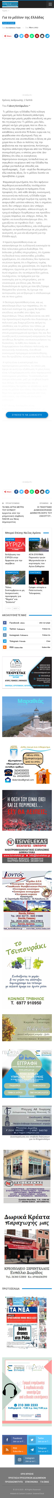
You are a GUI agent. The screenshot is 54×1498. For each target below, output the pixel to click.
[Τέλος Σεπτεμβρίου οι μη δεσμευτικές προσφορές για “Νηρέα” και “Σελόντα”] (15, 578)
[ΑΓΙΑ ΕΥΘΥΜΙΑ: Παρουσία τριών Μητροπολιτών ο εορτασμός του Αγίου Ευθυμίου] (39, 545)
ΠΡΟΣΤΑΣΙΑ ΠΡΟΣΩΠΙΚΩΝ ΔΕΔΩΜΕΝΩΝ (27, 1478)
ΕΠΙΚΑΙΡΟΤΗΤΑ (12, 572)
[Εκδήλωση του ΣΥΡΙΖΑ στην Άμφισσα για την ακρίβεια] (15, 545)
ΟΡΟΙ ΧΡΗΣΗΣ (27, 1474)
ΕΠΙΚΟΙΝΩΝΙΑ (31, 1482)
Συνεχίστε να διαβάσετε (27, 414)
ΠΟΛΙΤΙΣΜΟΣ (35, 572)
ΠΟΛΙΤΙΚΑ (10, 540)
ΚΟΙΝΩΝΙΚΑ (34, 540)
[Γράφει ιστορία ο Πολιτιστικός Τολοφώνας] (39, 578)
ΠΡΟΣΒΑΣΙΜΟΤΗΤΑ (14, 1482)
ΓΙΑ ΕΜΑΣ (44, 1482)
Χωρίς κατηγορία (8, 23)
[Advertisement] (27, 66)
